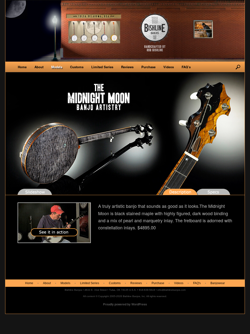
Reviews (127, 67)
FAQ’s (186, 67)
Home (22, 67)
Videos (168, 67)
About (38, 67)
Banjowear (217, 283)
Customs (76, 67)
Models (56, 67)
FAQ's (197, 283)
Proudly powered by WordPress (125, 304)
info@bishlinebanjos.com (171, 290)
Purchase (148, 67)
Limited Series (102, 67)
